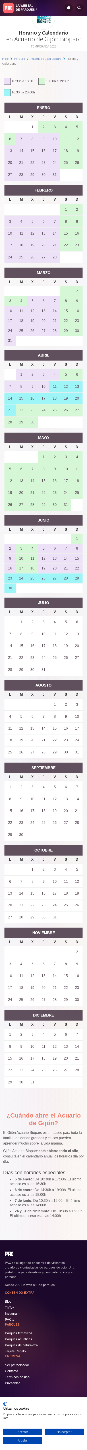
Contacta (11, 1371)
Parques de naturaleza (21, 1345)
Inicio (5, 58)
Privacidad (12, 1383)
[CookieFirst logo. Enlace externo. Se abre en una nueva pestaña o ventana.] (5, 1404)
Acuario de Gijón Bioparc (46, 58)
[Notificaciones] (68, 8)
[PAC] (8, 8)
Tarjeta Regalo (15, 1351)
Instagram (12, 1313)
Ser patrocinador (17, 1365)
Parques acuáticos (18, 1339)
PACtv (9, 1319)
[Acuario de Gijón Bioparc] (43, 28)
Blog (8, 1301)
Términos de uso (17, 1377)
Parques (19, 58)
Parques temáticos (18, 1333)
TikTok (9, 1307)
